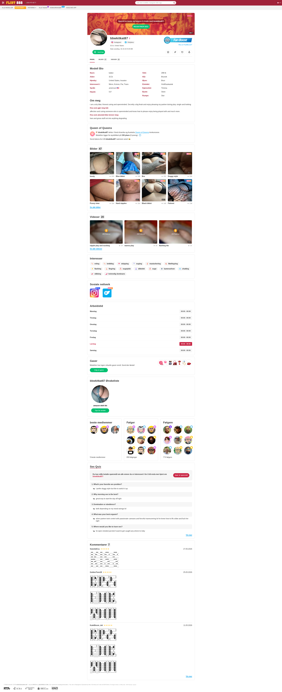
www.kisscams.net (21, 684)
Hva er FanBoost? (185, 45)
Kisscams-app (71, 7)
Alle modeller (7, 7)
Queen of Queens (142, 132)
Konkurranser (55, 7)
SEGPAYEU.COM (43, 684)
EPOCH (34, 684)
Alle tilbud (43, 7)
